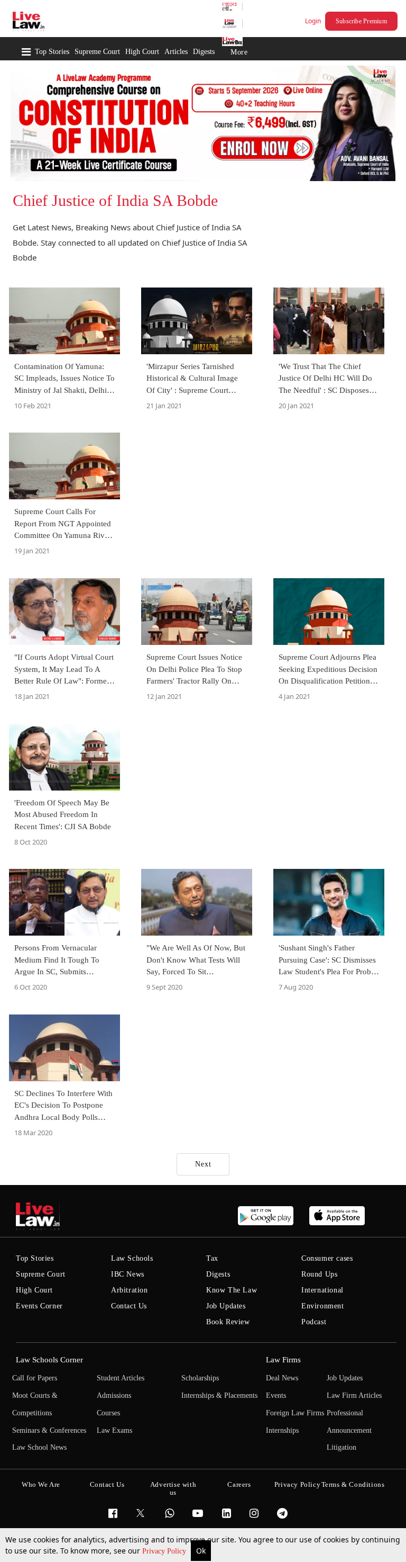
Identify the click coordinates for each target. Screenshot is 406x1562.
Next (203, 1164)
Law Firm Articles (354, 1395)
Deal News (282, 1378)
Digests (204, 52)
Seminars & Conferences (49, 1430)
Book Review (228, 1322)
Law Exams (114, 1430)
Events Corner (39, 1306)
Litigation (341, 1447)
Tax (212, 1258)
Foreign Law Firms (295, 1413)
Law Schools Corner (49, 1359)
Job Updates (226, 1306)
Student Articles (120, 1378)
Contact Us (129, 1306)
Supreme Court (97, 52)
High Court (142, 52)
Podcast (313, 1322)
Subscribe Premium (361, 21)
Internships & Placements (219, 1395)
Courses (108, 1413)
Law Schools (132, 1258)
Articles (176, 52)
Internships (282, 1430)
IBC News (127, 1274)
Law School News (39, 1447)
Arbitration (129, 1290)
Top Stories (52, 52)
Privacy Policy (165, 1551)
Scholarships (200, 1378)
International (322, 1290)
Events (276, 1395)
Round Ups (319, 1274)
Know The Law (231, 1290)
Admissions (114, 1395)
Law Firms (283, 1359)
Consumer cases (327, 1258)
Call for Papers (34, 1378)
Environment (322, 1306)
